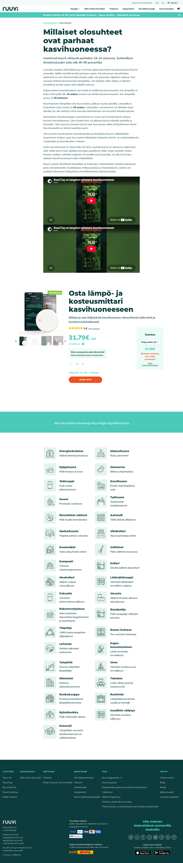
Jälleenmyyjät (167, 792)
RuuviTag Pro (9, 787)
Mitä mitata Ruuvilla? (94, 8)
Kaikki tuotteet (10, 797)
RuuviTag (7, 782)
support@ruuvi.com (11, 837)
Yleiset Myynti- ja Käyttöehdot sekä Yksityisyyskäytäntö (130, 806)
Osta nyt (85, 379)
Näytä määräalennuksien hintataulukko (87, 355)
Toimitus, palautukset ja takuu (117, 801)
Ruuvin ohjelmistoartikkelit (87, 797)
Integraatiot (128, 8)
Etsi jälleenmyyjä (147, 8)
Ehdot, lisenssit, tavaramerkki (57, 782)
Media (163, 787)
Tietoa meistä (167, 777)
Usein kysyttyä (166, 8)
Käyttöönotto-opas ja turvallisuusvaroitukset (124, 787)
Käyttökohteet (50, 23)
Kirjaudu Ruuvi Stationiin (142, 3)
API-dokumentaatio (84, 777)
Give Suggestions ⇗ (112, 777)
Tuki (157, 3)
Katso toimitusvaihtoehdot (150, 364)
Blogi (162, 782)
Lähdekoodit (80, 787)
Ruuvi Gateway (10, 792)
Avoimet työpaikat (169, 797)
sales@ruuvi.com (10, 840)
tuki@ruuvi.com (9, 834)
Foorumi (78, 782)
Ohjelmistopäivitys (111, 797)
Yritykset (113, 8)
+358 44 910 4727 (10, 843)
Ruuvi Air (7, 777)
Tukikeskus (107, 792)
